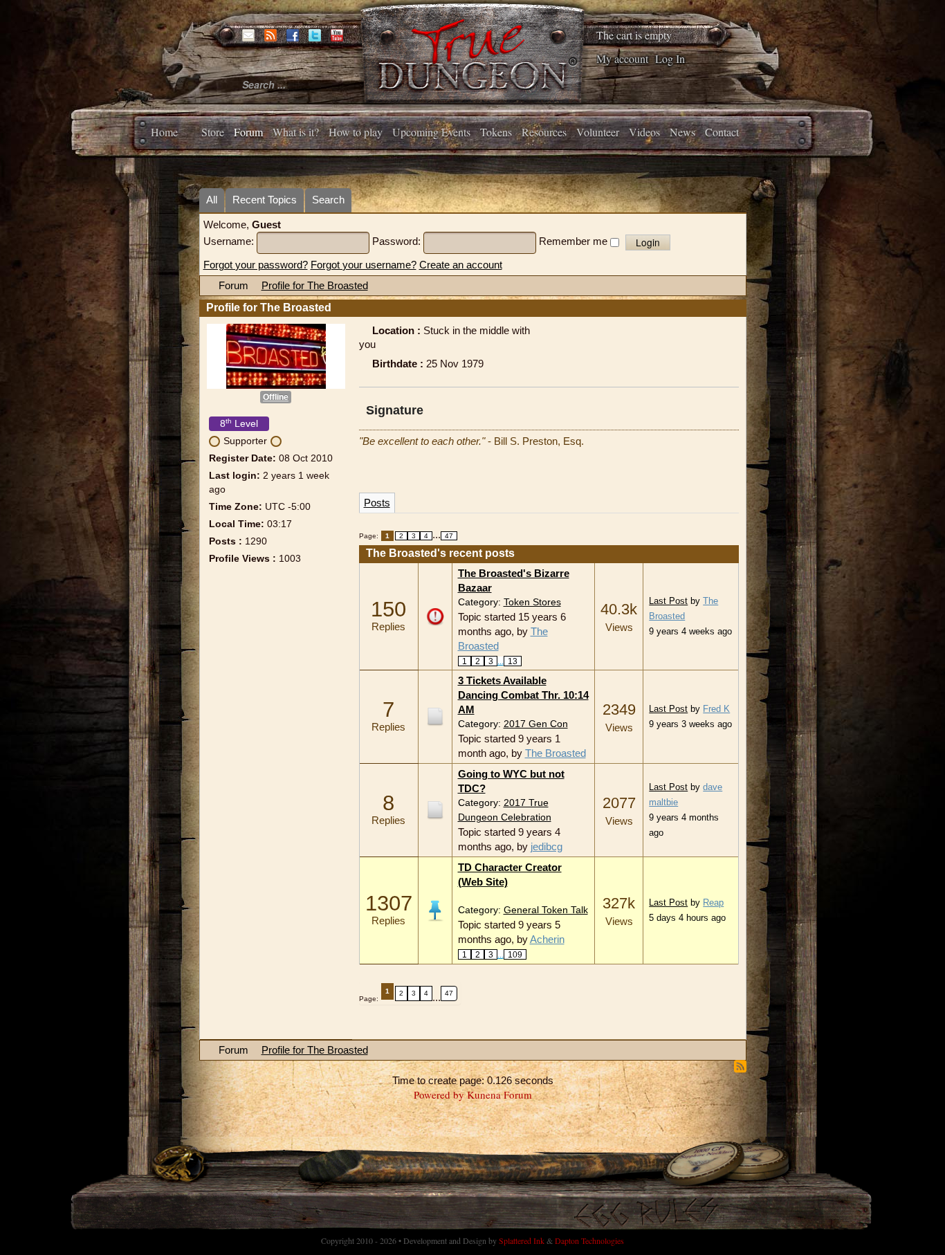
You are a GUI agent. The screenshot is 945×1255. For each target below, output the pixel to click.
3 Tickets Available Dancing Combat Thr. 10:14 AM (523, 695)
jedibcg (546, 846)
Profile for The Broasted (315, 285)
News (682, 132)
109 (515, 954)
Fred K (716, 709)
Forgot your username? (363, 265)
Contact (722, 132)
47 (449, 536)
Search (328, 199)
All (211, 199)
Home (164, 132)
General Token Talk (546, 910)
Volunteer (597, 132)
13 (512, 661)
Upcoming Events (431, 132)
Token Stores (532, 602)
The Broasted (555, 753)
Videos (644, 132)
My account (622, 58)
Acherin (547, 939)
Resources (544, 132)
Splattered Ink (521, 1240)
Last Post (668, 601)
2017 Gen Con (536, 724)
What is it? (296, 132)
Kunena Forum (499, 1094)
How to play (356, 132)
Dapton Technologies (589, 1240)
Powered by (439, 1094)
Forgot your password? (255, 265)
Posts (377, 503)
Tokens (496, 132)
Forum (248, 132)
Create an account (460, 265)
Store (212, 132)
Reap (713, 903)
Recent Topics (264, 199)
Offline (275, 397)
